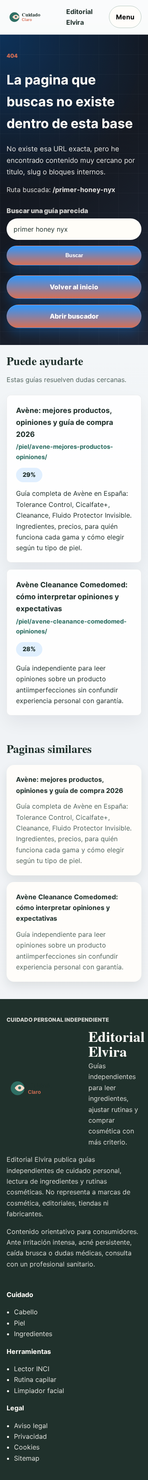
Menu (125, 17)
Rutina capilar (35, 1379)
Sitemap (26, 1458)
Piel (19, 1323)
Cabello (26, 1312)
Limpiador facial (39, 1390)
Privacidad (30, 1436)
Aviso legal (31, 1425)
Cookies (26, 1447)
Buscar (74, 255)
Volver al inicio (74, 287)
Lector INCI (31, 1369)
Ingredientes (33, 1334)
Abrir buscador (74, 316)
